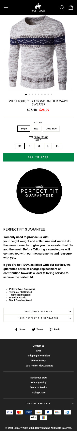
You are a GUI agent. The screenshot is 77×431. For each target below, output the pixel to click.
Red (36, 128)
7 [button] (45, 95)
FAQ (38, 350)
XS (19, 146)
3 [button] (33, 95)
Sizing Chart (38, 392)
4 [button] (36, 95)
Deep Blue (51, 128)
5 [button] (39, 95)
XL (57, 146)
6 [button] (42, 95)
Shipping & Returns (38, 311)
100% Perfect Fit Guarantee (39, 318)
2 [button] (30, 95)
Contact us (38, 345)
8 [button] (49, 95)
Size (38, 140)
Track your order (38, 377)
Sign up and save (38, 403)
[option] (38, 53)
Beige (24, 128)
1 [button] (26, 95)
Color (38, 123)
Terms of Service (38, 387)
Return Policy (38, 360)
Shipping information (38, 355)
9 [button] (52, 95)
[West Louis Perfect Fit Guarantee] (38, 213)
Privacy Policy (38, 382)
